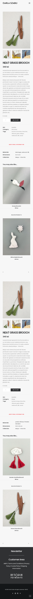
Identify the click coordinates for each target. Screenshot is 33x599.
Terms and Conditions (16, 564)
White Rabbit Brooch (16, 257)
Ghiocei (14, 133)
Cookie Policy (15, 566)
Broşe (13, 399)
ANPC (5, 564)
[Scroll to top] (30, 596)
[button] (29, 3)
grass (18, 133)
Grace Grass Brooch (16, 528)
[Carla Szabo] (10, 3)
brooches (19, 131)
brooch (14, 131)
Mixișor (22, 133)
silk (18, 135)
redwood (14, 135)
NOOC (26, 589)
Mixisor (22, 403)
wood (21, 135)
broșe (18, 401)
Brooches (14, 129)
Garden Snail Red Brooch (16, 477)
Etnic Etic (24, 131)
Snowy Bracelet (16, 206)
